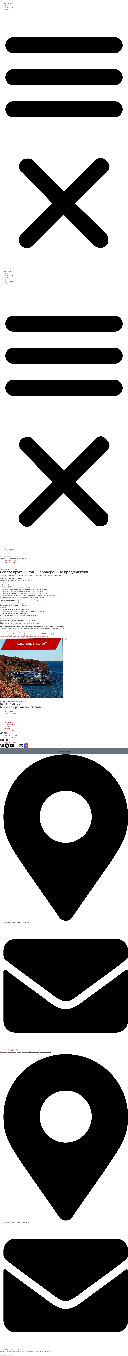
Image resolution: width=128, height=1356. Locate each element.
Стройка (6, 5)
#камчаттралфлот (34, 632)
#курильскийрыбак (6, 636)
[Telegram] (7, 745)
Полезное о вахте (9, 286)
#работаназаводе (47, 632)
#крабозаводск (23, 632)
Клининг (6, 9)
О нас (5, 279)
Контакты (6, 288)
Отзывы (6, 284)
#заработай (17, 636)
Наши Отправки (8, 282)
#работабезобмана (27, 636)
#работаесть (13, 632)
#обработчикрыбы (17, 634)
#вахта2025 (41, 634)
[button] (64, 139)
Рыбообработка (8, 3)
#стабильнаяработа (41, 636)
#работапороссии (30, 634)
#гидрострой (49, 634)
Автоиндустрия (8, 7)
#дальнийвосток (5, 634)
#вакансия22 (4, 632)
